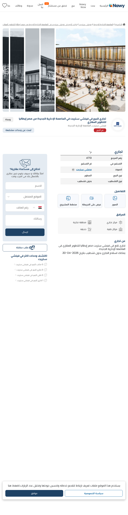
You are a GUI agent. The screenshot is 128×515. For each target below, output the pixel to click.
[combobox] (28, 196)
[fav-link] (5, 6)
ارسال (25, 232)
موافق (34, 493)
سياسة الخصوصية (93, 493)
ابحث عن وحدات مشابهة (18, 130)
